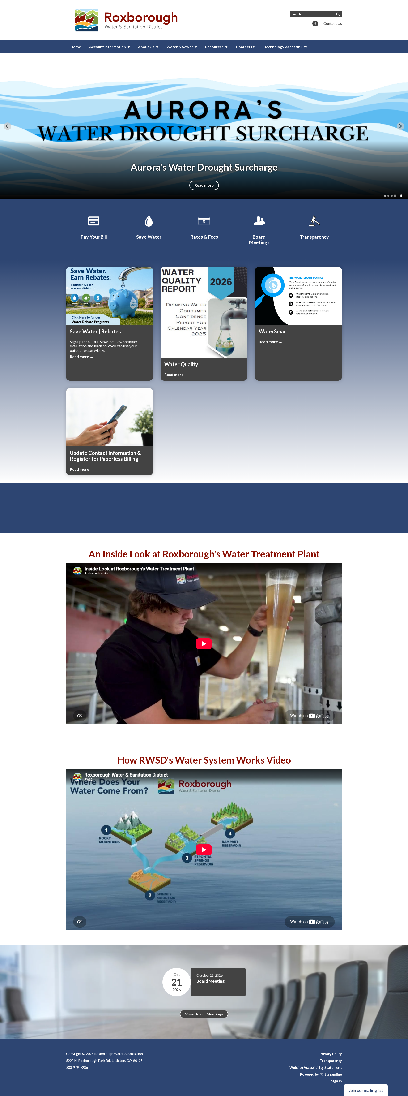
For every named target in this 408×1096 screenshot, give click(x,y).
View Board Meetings (204, 1014)
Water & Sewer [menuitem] (179, 46)
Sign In (336, 1081)
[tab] (385, 195)
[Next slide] (400, 126)
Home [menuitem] (75, 46)
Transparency (331, 1061)
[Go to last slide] (7, 126)
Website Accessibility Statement (315, 1068)
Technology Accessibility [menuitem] (285, 46)
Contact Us (332, 23)
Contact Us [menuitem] (246, 46)
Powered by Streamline (321, 1074)
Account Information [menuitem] (107, 46)
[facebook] (315, 24)
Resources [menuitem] (214, 46)
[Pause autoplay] (401, 196)
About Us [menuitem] (146, 46)
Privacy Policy (331, 1054)
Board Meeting (210, 981)
